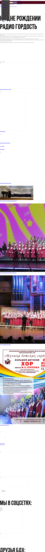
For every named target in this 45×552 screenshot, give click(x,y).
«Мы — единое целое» (2, 146)
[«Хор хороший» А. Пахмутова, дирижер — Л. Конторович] (22, 88)
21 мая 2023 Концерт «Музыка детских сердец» (4, 425)
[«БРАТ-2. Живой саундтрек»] (13, 130)
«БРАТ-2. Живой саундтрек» (2, 131)
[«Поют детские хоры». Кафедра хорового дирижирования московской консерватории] (16, 199)
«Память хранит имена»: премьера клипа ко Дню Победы (5, 183)
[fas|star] (22, 521)
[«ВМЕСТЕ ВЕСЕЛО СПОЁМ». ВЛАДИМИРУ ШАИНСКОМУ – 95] (7, 141)
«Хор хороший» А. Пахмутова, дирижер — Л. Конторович (5, 89)
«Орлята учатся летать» (2, 149)
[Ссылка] (3, 437)
